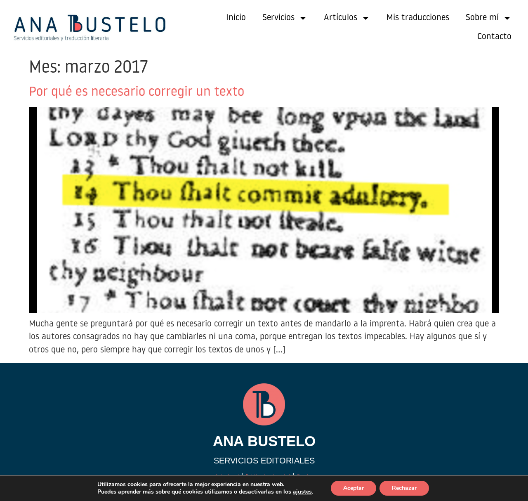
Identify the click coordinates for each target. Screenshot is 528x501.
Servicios (278, 18)
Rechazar (404, 488)
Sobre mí (482, 18)
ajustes (302, 492)
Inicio (236, 18)
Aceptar (353, 488)
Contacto (494, 37)
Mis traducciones (418, 18)
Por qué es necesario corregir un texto (136, 92)
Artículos (340, 18)
